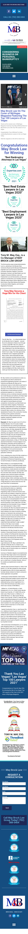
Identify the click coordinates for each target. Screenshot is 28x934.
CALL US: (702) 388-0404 (14, 17)
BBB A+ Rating (14, 862)
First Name (5, 781)
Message (4, 796)
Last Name (5, 786)
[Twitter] (14, 11)
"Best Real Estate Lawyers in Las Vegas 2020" (14, 189)
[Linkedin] (18, 915)
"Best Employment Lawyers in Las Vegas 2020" (14, 214)
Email (3, 791)
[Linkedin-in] (19, 11)
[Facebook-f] (9, 11)
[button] (14, 76)
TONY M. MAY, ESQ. (14, 734)
